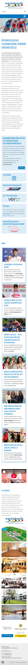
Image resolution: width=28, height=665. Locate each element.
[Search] (24, 11)
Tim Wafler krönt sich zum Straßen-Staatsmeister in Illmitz (13, 303)
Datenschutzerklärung (6, 656)
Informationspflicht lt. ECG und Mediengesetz (11, 657)
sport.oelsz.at (6, 213)
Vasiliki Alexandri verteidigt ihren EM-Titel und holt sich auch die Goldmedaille (13, 374)
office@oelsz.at (8, 654)
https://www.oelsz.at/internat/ (14, 158)
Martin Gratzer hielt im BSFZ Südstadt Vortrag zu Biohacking (13, 447)
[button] (3, 662)
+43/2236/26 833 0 (7, 653)
